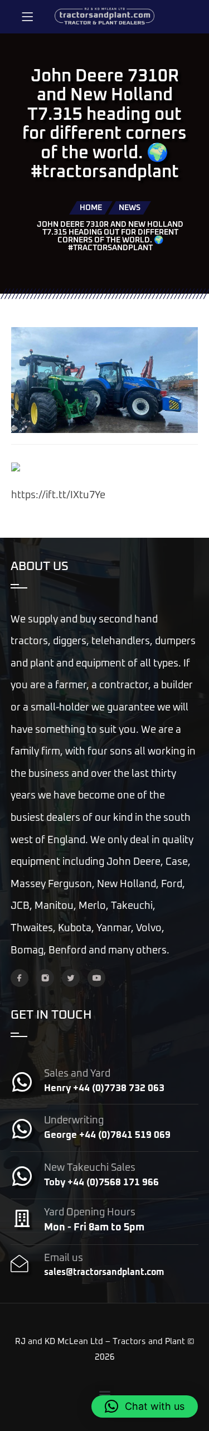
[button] (104, 1394)
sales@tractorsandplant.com (104, 1272)
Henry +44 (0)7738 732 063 (104, 1088)
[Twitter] (71, 978)
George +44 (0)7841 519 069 (107, 1135)
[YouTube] (96, 978)
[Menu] (27, 16)
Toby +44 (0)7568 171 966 (101, 1182)
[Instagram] (45, 978)
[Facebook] (19, 978)
